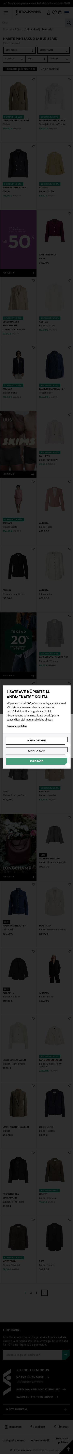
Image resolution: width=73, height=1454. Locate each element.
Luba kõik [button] (36, 761)
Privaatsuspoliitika (17, 726)
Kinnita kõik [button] (36, 751)
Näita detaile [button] (36, 740)
